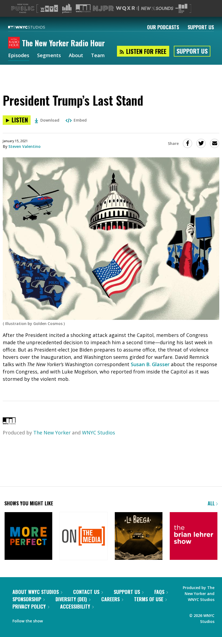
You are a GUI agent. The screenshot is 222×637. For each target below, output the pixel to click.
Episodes (18, 55)
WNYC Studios (98, 432)
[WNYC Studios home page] (33, 27)
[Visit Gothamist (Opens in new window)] (67, 8)
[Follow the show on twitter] (50, 619)
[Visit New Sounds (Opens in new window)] (157, 8)
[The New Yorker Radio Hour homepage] (15, 43)
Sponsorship (26, 599)
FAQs (159, 591)
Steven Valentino (24, 146)
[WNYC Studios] (9, 422)
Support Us (201, 27)
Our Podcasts (163, 27)
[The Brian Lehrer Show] (193, 536)
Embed (80, 120)
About (76, 55)
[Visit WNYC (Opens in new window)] (49, 8)
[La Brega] (139, 536)
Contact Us (86, 591)
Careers (110, 599)
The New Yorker (52, 432)
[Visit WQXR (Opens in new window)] (127, 8)
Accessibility (75, 606)
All (212, 503)
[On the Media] (83, 536)
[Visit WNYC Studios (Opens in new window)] (83, 8)
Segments (49, 55)
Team (98, 55)
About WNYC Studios (35, 591)
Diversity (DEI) (71, 599)
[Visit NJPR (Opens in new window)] (103, 8)
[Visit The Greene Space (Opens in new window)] (181, 8)
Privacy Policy (29, 606)
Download (49, 120)
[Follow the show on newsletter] (61, 619)
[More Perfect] (28, 536)
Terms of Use (148, 599)
